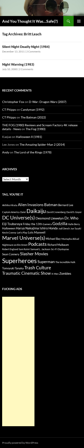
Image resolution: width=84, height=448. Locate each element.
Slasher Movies (34, 253)
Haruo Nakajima (27, 228)
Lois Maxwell (36, 232)
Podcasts (37, 244)
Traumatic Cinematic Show (26, 273)
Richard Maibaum (58, 244)
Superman (46, 261)
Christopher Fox (13, 102)
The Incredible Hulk (65, 262)
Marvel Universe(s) (23, 238)
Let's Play (22, 232)
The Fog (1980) (35, 129)
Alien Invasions (31, 204)
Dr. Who (71, 218)
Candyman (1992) (32, 109)
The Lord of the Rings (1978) (32, 152)
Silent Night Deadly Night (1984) (26, 47)
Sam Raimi (24, 249)
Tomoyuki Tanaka (13, 268)
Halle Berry (74, 224)
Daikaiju (36, 211)
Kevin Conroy (9, 232)
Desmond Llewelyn (50, 218)
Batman (51, 204)
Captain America (11, 212)
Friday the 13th (32, 224)
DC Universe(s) (18, 218)
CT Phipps (9, 109)
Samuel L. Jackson (40, 249)
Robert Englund (10, 249)
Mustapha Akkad (70, 238)
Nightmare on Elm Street (15, 244)
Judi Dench (64, 228)
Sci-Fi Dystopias (60, 249)
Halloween (8, 228)
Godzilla (59, 223)
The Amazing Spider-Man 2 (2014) (42, 144)
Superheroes (19, 260)
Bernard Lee (65, 205)
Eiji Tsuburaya (12, 224)
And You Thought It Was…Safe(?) (30, 21)
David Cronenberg (56, 212)
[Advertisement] (18, 361)
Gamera (47, 224)
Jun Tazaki (75, 228)
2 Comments (33, 51)
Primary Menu (79, 21)
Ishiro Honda (49, 228)
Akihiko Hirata (9, 205)
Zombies (65, 273)
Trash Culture (37, 267)
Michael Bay (53, 238)
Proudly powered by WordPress (20, 442)
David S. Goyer (74, 212)
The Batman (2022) (33, 117)
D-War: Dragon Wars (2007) (47, 102)
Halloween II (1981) (29, 137)
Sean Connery (10, 254)
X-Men (55, 273)
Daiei (23, 212)
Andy (5, 152)
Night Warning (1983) (18, 64)
